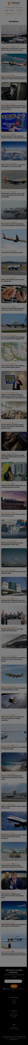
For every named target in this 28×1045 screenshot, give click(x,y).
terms (18, 534)
